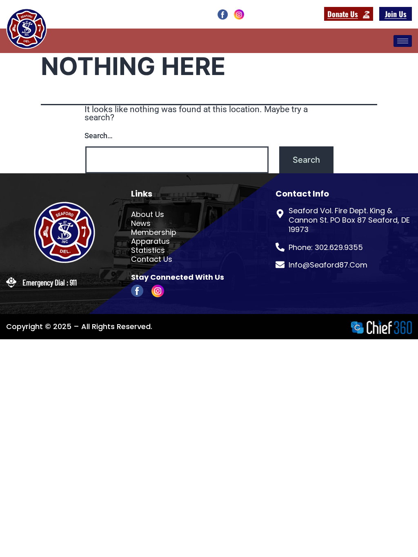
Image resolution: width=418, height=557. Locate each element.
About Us (147, 214)
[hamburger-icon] (403, 41)
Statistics (148, 250)
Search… (98, 135)
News (141, 223)
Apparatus (150, 241)
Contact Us (151, 259)
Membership (153, 232)
